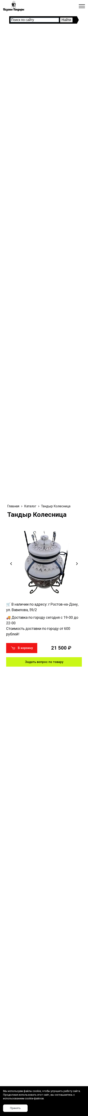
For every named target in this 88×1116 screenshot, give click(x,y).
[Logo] (13, 6)
